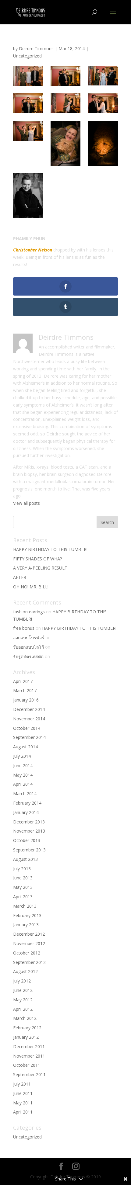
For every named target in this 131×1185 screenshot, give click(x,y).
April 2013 (23, 896)
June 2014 (23, 765)
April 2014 (23, 784)
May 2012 (23, 1000)
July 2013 (22, 868)
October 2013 (26, 840)
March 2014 (25, 793)
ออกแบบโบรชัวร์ (28, 637)
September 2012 (29, 962)
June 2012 (23, 990)
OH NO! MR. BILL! (30, 587)
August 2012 (25, 971)
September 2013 (29, 850)
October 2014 (26, 728)
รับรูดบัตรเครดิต (28, 656)
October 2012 (26, 953)
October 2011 (26, 1065)
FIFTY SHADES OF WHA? (37, 559)
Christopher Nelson (32, 250)
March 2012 (25, 1018)
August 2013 (25, 859)
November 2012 (29, 943)
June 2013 (23, 878)
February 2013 (27, 915)
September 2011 (29, 1074)
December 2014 (29, 709)
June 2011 (23, 1093)
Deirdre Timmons (36, 48)
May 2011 (23, 1103)
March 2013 (25, 906)
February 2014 (27, 803)
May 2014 (23, 775)
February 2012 (27, 1028)
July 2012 (22, 981)
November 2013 (29, 831)
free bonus (23, 628)
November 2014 (29, 719)
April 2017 (23, 681)
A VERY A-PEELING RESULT (40, 568)
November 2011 (29, 1056)
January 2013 (26, 924)
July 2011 (22, 1084)
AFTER (19, 577)
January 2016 (26, 700)
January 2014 (26, 812)
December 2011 (29, 1046)
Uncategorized (27, 56)
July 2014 (22, 756)
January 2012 (26, 1037)
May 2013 (23, 887)
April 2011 (23, 1112)
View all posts (26, 503)
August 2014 (25, 747)
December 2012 (29, 934)
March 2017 (25, 690)
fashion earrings (29, 612)
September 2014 (29, 737)
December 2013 (29, 822)
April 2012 (23, 1009)
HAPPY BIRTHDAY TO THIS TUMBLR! (50, 549)
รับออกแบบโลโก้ (28, 647)
